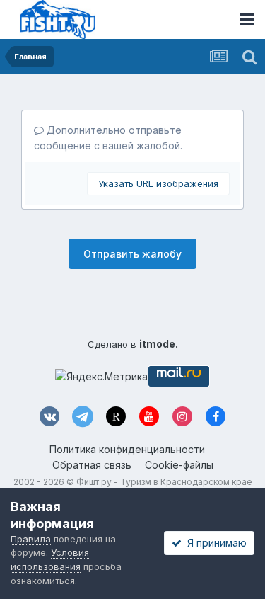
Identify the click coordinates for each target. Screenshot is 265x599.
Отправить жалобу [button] (132, 254)
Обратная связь (91, 465)
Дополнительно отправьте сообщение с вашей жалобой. (108, 138)
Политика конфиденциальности (127, 449)
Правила (31, 538)
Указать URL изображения (158, 183)
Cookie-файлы (179, 465)
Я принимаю (214, 543)
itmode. (158, 344)
